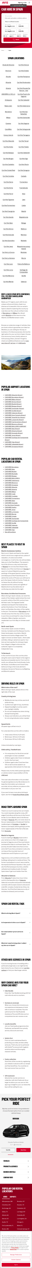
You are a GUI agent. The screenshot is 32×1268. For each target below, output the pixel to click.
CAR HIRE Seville (10, 523)
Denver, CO (5, 1218)
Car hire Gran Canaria (12, 505)
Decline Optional (15, 1259)
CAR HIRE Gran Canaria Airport (15, 415)
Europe (26, 569)
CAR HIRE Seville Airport (13, 411)
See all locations (10, 532)
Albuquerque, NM (7, 1201)
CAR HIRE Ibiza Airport (12, 429)
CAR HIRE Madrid (10, 472)
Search (17, 39)
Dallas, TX (5, 1212)
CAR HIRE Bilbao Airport (13, 399)
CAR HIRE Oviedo (10, 516)
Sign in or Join (22, 2)
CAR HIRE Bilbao (10, 492)
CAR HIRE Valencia (11, 525)
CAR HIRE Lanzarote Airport (14, 420)
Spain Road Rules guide (21, 795)
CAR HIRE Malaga (11, 476)
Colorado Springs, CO (23, 1229)
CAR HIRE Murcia (10, 514)
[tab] (6, 1197)
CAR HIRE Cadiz (10, 494)
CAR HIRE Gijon (10, 501)
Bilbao (15, 313)
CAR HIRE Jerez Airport (12, 435)
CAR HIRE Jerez (10, 510)
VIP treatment (10, 1076)
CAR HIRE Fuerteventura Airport (16, 422)
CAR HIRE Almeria (11, 489)
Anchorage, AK (6, 1208)
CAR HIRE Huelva (10, 507)
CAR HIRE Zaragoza (11, 485)
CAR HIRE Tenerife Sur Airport (15, 417)
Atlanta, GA (5, 1215)
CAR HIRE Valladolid (11, 528)
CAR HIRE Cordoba (11, 496)
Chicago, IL (20, 1222)
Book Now (23, 1150)
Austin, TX (5, 1222)
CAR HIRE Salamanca (12, 480)
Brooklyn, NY (21, 1201)
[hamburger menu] (29, 2)
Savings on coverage (12, 1003)
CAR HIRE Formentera (12, 498)
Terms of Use (13, 1249)
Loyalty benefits (10, 1024)
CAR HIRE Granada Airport (14, 433)
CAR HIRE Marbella (11, 474)
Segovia (11, 820)
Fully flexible (9, 991)
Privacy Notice (15, 1247)
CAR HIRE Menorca (11, 483)
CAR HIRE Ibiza (10, 469)
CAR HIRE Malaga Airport (13, 406)
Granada (8, 831)
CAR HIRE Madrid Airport (13, 404)
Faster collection (10, 1059)
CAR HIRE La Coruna (12, 512)
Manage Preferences (16, 1254)
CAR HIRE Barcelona (12, 467)
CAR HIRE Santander (12, 519)
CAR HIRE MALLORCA (12, 478)
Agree (16, 1264)
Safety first (9, 1038)
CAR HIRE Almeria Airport (13, 431)
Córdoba (15, 824)
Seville (23, 824)
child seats (22, 343)
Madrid (8, 315)
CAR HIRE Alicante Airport (13, 395)
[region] (16, 1249)
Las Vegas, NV (21, 1212)
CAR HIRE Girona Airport (13, 402)
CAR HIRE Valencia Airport (14, 413)
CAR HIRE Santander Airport (14, 408)
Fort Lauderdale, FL (7, 1225)
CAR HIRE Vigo (10, 530)
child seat (4, 775)
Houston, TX (20, 1205)
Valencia (23, 880)
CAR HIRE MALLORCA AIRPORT (15, 426)
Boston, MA (5, 1229)
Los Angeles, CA (22, 1218)
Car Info (8, 1150)
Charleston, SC (21, 1208)
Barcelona (6, 313)
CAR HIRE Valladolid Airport (14, 444)
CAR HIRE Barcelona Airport (14, 397)
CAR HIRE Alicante (11, 487)
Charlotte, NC (21, 1215)
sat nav (12, 343)
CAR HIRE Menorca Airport (14, 424)
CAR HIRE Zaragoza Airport (14, 447)
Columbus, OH (6, 1205)
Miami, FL (20, 1225)
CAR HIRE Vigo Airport (12, 442)
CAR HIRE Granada (11, 503)
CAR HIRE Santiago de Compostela (16, 521)
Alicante (8, 878)
